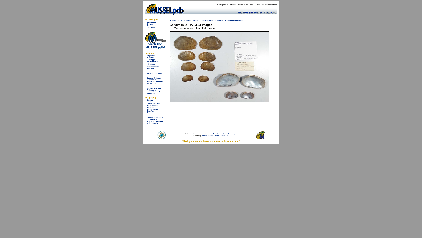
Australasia (151, 113)
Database (233, 5)
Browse (150, 24)
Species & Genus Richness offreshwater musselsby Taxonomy (155, 80)
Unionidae (151, 59)
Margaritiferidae (153, 61)
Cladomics (151, 28)
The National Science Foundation (215, 136)
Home (219, 5)
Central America (153, 104)
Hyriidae (150, 63)
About (225, 5)
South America (153, 105)
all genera (151, 56)
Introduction (151, 22)
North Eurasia (152, 109)
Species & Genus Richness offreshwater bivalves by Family (155, 91)
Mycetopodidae (153, 66)
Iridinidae (150, 68)
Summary (150, 57)
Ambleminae (206, 20)
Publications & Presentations (266, 5)
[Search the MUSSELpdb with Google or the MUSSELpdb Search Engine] (155, 48)
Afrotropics (151, 107)
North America (152, 102)
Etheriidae (151, 65)
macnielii (239, 20)
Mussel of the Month (246, 5)
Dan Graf (216, 134)
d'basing (150, 26)
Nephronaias (230, 20)
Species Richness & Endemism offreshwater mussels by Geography (155, 120)
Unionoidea (185, 20)
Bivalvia (173, 20)
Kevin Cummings (229, 134)
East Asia (150, 111)
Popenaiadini (217, 20)
